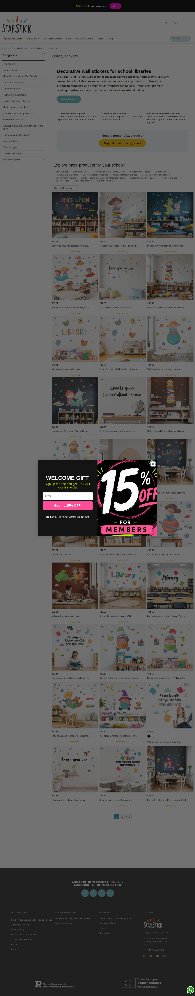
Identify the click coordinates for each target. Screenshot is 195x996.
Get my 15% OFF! (68, 505)
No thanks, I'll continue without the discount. (67, 516)
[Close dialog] (153, 464)
